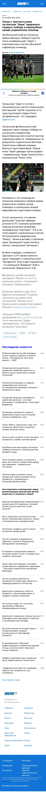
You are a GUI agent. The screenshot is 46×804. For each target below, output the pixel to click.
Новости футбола (9, 333)
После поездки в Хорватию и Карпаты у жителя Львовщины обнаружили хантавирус (18, 541)
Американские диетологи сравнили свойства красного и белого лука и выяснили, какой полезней (18, 371)
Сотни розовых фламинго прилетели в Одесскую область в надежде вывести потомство (19, 581)
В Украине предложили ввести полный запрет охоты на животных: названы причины (21, 553)
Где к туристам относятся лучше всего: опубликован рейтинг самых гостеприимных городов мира (20, 518)
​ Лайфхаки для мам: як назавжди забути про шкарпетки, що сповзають (19, 670)
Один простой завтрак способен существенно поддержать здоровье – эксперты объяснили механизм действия (21, 567)
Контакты (7, 770)
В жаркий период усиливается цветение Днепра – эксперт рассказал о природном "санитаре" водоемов (21, 401)
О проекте (7, 760)
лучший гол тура (30, 317)
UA (41, 4)
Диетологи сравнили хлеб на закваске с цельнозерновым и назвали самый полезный (18, 593)
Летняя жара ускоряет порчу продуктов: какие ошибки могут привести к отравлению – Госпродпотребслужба (19, 478)
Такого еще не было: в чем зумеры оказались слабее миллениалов (20, 438)
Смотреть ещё (11, 680)
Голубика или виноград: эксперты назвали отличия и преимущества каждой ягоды (20, 449)
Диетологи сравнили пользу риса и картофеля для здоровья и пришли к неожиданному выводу (21, 618)
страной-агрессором (24, 307)
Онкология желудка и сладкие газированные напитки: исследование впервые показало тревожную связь (19, 386)
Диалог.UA (8, 119)
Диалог (4, 15)
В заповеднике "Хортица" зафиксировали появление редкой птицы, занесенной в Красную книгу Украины (20, 646)
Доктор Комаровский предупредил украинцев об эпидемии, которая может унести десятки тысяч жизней (21, 505)
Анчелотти (31, 278)
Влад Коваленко (16, 53)
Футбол (22, 333)
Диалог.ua (6, 781)
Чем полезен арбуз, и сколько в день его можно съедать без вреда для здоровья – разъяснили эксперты (20, 463)
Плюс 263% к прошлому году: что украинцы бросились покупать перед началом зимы (19, 427)
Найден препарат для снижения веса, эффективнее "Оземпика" (19, 659)
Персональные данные (29, 766)
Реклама (26, 760)
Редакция (7, 765)
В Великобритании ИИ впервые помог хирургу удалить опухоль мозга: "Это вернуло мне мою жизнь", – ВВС (19, 356)
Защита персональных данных (29, 772)
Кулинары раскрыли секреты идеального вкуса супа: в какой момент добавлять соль (18, 414)
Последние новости (17, 347)
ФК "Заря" (32, 333)
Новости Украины (10, 337)
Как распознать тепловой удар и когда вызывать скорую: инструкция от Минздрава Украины (19, 632)
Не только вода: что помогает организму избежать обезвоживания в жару (17, 605)
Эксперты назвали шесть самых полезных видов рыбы (19, 530)
